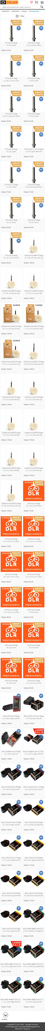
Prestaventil (34, 11)
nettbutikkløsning (27, 1027)
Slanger (24, 11)
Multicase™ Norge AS (22, 1029)
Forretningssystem (12, 1027)
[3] (4, 1013)
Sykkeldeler (6, 11)
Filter (22, 16)
